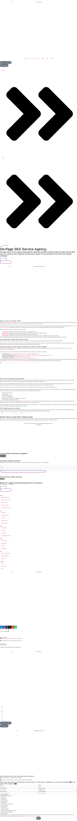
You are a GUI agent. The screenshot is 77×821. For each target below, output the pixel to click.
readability (41, 355)
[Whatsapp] (15, 627)
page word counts (48, 355)
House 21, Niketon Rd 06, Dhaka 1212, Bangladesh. (11, 638)
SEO (38, 58)
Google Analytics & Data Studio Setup (8, 810)
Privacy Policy (3, 643)
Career (2, 563)
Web (43, 58)
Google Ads (3, 512)
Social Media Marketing (6, 535)
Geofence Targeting (5, 809)
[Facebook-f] (4, 627)
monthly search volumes (12, 360)
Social (34, 58)
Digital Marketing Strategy (6, 795)
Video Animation (4, 807)
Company (2, 561)
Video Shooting (4, 813)
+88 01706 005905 (4, 629)
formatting (36, 355)
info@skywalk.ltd (3, 634)
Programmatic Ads (4, 520)
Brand (25, 58)
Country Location (42, 788)
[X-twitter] (9, 627)
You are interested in (4, 794)
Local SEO (3, 545)
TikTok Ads (3, 530)
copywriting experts (28, 401)
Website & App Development (6, 812)
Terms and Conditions (27, 816)
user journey (32, 357)
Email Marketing (4, 523)
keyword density (21, 355)
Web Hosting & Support (6, 553)
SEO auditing (7, 349)
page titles (12, 353)
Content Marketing (4, 505)
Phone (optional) (3, 788)
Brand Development (5, 497)
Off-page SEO (4, 548)
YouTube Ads (3, 798)
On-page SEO (4, 543)
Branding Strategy (4, 801)
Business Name (3, 791)
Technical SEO (4, 540)
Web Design (3, 558)
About (47, 58)
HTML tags (24, 353)
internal (14, 356)
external (20, 356)
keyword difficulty (20, 360)
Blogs (51, 58)
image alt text (36, 353)
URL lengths (29, 353)
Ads (29, 58)
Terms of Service (3, 644)
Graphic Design (4, 502)
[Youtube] (12, 627)
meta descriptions (18, 353)
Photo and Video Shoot (5, 507)
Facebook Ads (4, 527)
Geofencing (3, 517)
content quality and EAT (29, 355)
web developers (12, 402)
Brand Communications (6, 499)
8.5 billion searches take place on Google (12, 322)
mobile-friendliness (19, 357)
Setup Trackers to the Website (7, 803)
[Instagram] (7, 627)
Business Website (42, 791)
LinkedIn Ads (3, 533)
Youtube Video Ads (5, 515)
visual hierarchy (26, 357)
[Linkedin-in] (1, 627)
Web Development (5, 555)
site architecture (27, 356)
